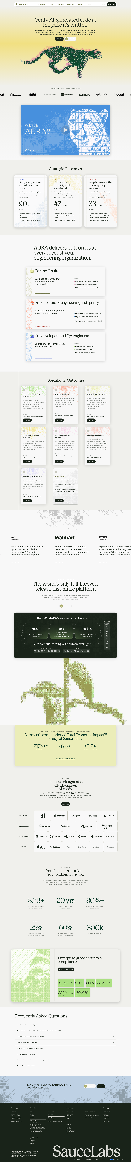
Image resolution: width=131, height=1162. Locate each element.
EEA (97, 1159)
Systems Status (106, 1121)
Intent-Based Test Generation (36, 1122)
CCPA (104, 1159)
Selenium (68, 1124)
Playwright (68, 1128)
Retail (31, 1138)
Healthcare (32, 1141)
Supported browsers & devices (92, 1115)
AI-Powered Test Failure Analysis (37, 1128)
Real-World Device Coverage (36, 1125)
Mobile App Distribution (16, 1121)
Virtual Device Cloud (15, 1115)
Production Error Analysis (36, 1131)
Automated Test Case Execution (37, 1127)
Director (32, 1115)
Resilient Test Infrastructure (36, 1124)
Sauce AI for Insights (15, 1118)
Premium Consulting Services (55, 1121)
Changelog (68, 1115)
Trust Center (105, 1115)
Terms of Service (76, 1159)
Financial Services (34, 1137)
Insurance (32, 1140)
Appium (68, 1125)
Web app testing (70, 1131)
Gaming (32, 1143)
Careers (104, 1118)
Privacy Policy (88, 1159)
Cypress (68, 1127)
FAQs (67, 1118)
